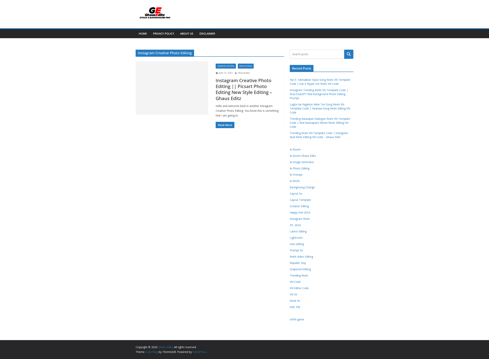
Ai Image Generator (302, 162)
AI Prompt (296, 174)
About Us (186, 33)
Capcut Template (300, 200)
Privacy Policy (163, 33)
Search (348, 54)
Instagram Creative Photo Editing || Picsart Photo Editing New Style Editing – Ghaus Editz (244, 89)
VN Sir (293, 294)
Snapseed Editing (300, 269)
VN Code (295, 282)
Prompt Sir (296, 250)
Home (143, 33)
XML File (295, 307)
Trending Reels (299, 275)
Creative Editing (225, 66)
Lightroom (296, 237)
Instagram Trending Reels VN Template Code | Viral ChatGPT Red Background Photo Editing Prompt (319, 94)
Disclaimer (207, 33)
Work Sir (295, 300)
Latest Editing (298, 231)
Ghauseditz (244, 72)
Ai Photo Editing (299, 168)
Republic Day (298, 263)
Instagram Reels (300, 219)
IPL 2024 (295, 225)
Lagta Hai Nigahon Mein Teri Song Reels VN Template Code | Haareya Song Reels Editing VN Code (320, 108)
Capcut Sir (296, 193)
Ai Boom (295, 149)
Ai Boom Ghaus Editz (303, 156)
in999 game (297, 319)
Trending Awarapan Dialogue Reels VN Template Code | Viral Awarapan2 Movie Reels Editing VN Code (320, 123)
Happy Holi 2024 (300, 212)
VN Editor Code (299, 288)
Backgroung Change (302, 187)
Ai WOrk (295, 181)
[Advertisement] (172, 88)
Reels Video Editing (301, 256)
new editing (245, 66)
